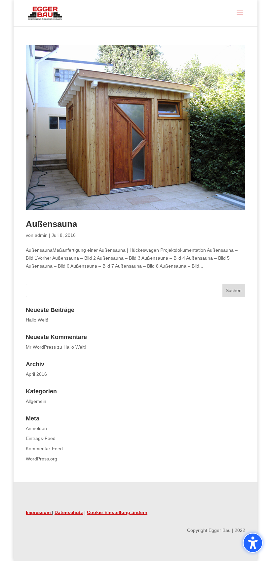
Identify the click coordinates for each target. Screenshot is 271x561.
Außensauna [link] (51, 224)
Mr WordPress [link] (41, 347)
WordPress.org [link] (41, 458)
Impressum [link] (39, 512)
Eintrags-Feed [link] (41, 438)
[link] (45, 13)
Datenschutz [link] (69, 512)
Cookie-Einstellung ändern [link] (117, 512)
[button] (253, 543)
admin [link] (41, 235)
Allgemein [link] (36, 401)
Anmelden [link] (36, 428)
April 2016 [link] (36, 374)
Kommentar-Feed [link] (44, 448)
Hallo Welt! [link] (37, 320)
